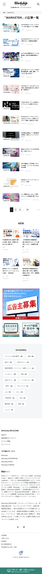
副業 (21, 404)
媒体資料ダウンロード (8, 438)
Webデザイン (10, 380)
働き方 (8, 362)
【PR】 (8, 386)
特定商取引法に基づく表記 (9, 547)
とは (8, 392)
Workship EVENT (7, 462)
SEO (23, 398)
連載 (30, 356)
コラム (19, 392)
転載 (24, 374)
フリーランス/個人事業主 (14, 356)
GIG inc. (16, 557)
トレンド (9, 410)
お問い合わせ (5, 538)
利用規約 (3, 541)
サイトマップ (5, 444)
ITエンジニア (23, 386)
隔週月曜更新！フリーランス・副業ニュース (19, 368)
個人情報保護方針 (6, 544)
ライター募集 (5, 441)
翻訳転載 (9, 404)
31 (27, 209)
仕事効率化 (9, 398)
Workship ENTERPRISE (9, 458)
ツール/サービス (27, 380)
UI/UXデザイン (23, 362)
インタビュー (10, 374)
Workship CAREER (7, 465)
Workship (4, 455)
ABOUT (3, 435)
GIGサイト (5, 476)
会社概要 (3, 535)
